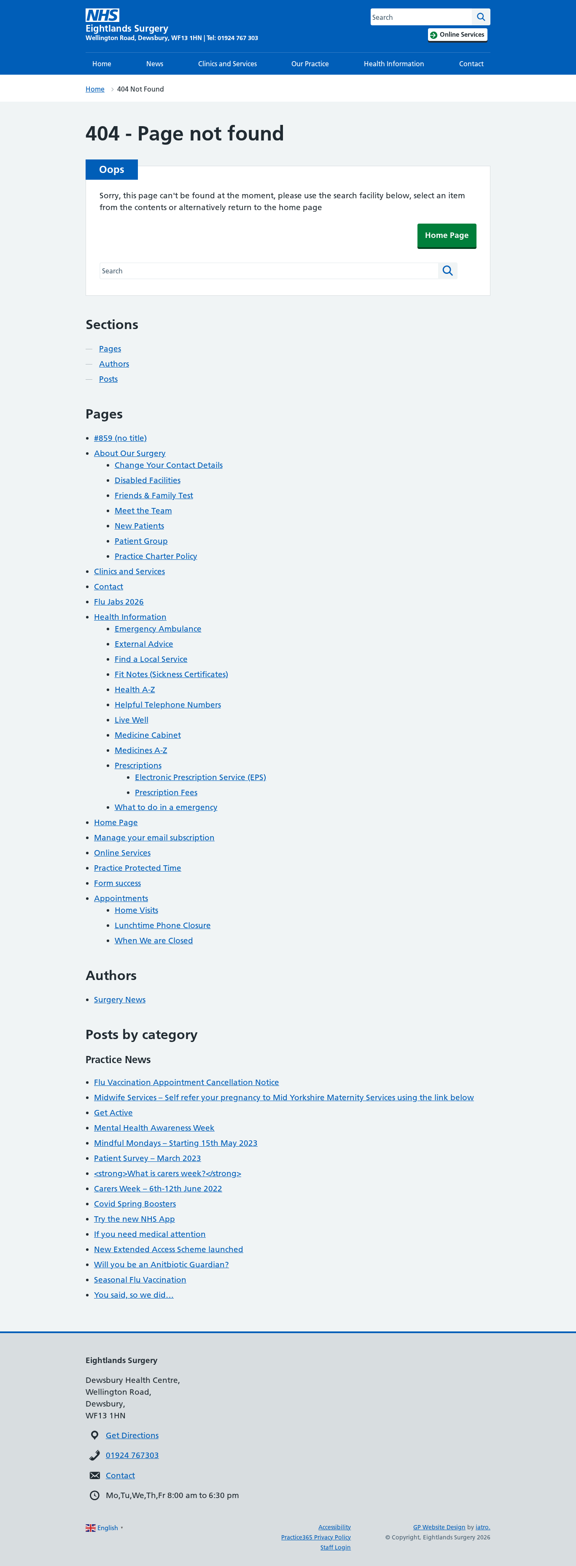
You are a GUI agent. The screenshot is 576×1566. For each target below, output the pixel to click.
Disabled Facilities (147, 480)
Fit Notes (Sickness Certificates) (171, 674)
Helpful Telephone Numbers (168, 705)
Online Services (122, 853)
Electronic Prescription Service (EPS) (200, 777)
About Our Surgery (130, 453)
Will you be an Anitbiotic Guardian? (161, 1264)
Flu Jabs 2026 (119, 602)
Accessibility (334, 1527)
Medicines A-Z (141, 750)
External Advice (144, 644)
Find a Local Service (151, 659)
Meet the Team (143, 511)
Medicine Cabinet (148, 735)
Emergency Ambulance (158, 629)
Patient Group (141, 541)
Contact (471, 63)
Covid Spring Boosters (135, 1204)
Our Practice (310, 63)
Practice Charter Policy (156, 556)
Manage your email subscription (154, 837)
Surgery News (119, 999)
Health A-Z (135, 689)
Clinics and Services (227, 63)
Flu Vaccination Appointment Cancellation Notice (186, 1082)
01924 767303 (132, 1455)
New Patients (139, 526)
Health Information (394, 63)
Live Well (131, 720)
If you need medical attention (150, 1234)
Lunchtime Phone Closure (163, 925)
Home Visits (136, 910)
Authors (114, 364)
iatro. (483, 1527)
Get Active (113, 1113)
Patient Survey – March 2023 (147, 1158)
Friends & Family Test (154, 495)
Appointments (121, 898)
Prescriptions (138, 765)
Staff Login (335, 1547)
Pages (110, 349)
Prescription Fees (166, 792)
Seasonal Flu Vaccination (140, 1280)
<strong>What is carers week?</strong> (167, 1173)
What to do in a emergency (166, 807)
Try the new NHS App (134, 1219)
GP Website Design (439, 1527)
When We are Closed (154, 940)
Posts (108, 379)
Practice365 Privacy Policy (316, 1537)
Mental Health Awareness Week (154, 1128)
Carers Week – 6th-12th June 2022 (158, 1188)
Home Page (447, 235)
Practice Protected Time (137, 868)
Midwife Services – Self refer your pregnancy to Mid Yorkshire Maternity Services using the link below (284, 1097)
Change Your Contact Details (169, 465)
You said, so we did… (134, 1295)
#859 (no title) (120, 438)
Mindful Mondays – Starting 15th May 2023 (176, 1143)
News (154, 63)
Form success (117, 883)
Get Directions (132, 1435)
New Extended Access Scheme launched (168, 1249)
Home (101, 63)
